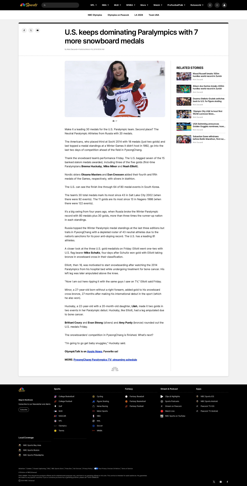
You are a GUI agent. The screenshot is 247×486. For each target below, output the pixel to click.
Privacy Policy (87, 468)
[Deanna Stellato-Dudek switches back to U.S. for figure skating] (184, 101)
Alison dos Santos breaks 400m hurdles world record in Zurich (208, 87)
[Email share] (37, 30)
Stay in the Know (26, 400)
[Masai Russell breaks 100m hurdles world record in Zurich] (184, 76)
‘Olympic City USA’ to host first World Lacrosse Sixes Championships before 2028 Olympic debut (207, 112)
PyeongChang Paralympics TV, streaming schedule (105, 359)
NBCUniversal (32, 472)
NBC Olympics (95, 15)
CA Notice (116, 468)
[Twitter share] (30, 30)
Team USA (154, 15)
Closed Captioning (39, 468)
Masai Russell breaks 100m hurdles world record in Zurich (207, 74)
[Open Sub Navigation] (96, 5)
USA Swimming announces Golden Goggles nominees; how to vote (208, 125)
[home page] (29, 5)
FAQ (48, 468)
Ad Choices (77, 468)
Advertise (22, 468)
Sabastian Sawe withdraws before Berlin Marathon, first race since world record (209, 137)
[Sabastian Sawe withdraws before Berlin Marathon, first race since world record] (184, 139)
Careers (29, 468)
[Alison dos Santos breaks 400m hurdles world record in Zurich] (184, 89)
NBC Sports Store (58, 468)
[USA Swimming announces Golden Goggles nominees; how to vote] (184, 126)
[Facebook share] (24, 30)
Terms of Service (127, 468)
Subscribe (23, 410)
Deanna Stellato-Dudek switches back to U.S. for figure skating (208, 99)
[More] (210, 5)
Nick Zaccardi (72, 49)
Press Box (68, 468)
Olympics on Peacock (118, 15)
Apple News (94, 351)
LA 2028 (139, 15)
